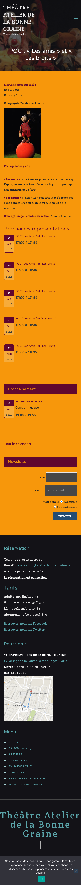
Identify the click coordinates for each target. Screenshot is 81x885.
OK (41, 879)
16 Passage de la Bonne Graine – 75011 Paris (35, 661)
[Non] (76, 871)
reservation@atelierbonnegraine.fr (43, 565)
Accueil (15, 742)
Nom (42, 477)
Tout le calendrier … (20, 444)
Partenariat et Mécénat (28, 778)
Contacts (16, 772)
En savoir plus (21, 766)
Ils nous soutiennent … (28, 784)
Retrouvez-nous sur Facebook (25, 623)
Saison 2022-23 (20, 748)
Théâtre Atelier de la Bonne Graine (40, 824)
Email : (39, 490)
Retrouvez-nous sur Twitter (24, 629)
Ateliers (15, 754)
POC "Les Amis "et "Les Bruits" (35, 236)
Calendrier (18, 760)
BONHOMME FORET (29, 401)
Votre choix (51, 502)
